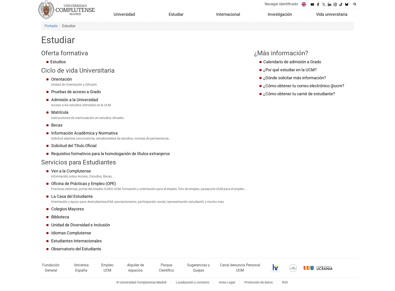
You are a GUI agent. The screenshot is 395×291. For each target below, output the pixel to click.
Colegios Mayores (67, 209)
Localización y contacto (192, 282)
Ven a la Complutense (71, 171)
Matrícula (59, 112)
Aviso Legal (227, 282)
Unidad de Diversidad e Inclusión (80, 225)
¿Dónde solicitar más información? (294, 78)
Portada (51, 26)
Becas (56, 125)
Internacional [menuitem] (228, 14)
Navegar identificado (281, 4)
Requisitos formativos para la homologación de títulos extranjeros (110, 153)
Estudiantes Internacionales (76, 241)
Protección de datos (258, 282)
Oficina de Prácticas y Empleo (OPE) (83, 183)
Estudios (58, 62)
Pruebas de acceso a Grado (76, 92)
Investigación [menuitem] (280, 14)
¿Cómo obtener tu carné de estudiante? (299, 94)
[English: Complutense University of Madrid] (304, 4)
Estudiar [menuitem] (176, 14)
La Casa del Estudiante (72, 196)
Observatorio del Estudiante (76, 249)
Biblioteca (60, 217)
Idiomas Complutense (71, 233)
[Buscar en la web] (355, 4)
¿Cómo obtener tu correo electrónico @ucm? (303, 86)
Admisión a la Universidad (74, 100)
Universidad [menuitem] (124, 14)
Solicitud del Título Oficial (73, 145)
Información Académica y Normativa (84, 133)
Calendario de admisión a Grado (293, 62)
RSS (285, 282)
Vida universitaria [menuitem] (331, 14)
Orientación (61, 79)
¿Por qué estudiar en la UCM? (290, 70)
